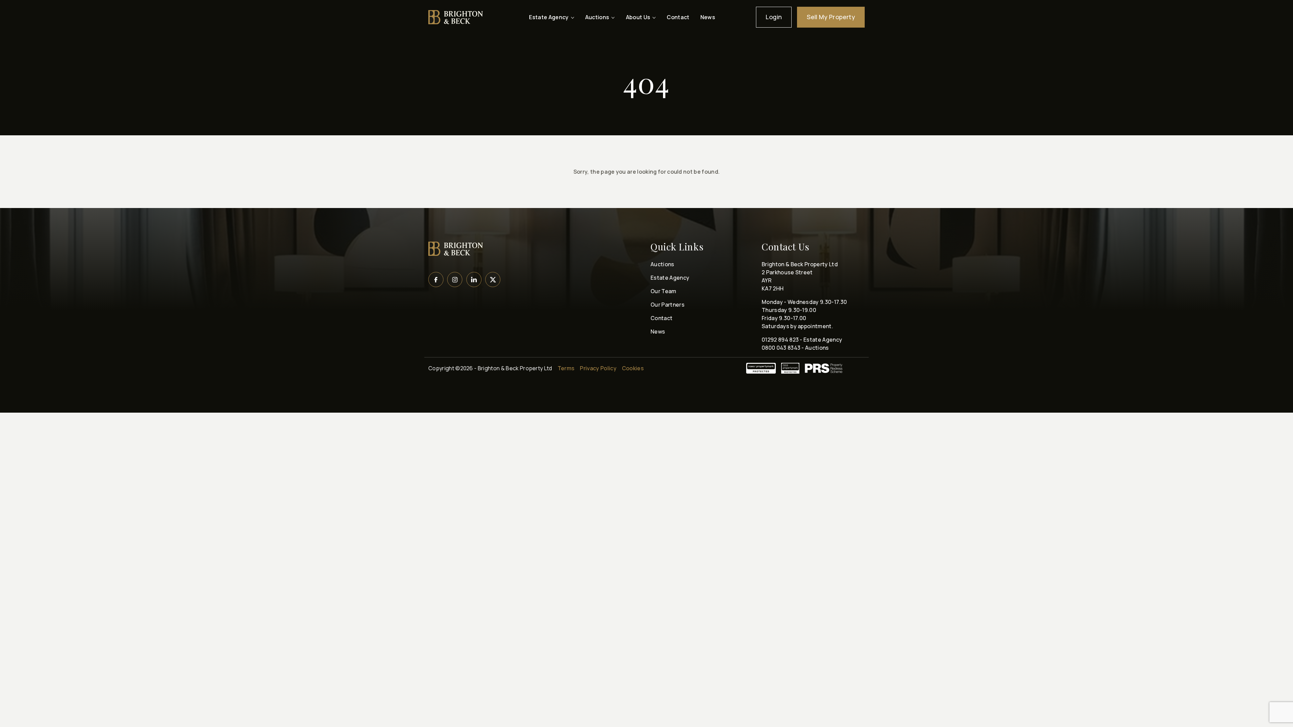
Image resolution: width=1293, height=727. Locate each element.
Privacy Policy (598, 368)
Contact (678, 17)
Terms (566, 368)
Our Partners (668, 304)
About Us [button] (638, 17)
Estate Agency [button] (548, 17)
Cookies (633, 368)
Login (774, 17)
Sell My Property (831, 17)
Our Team (663, 291)
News (707, 17)
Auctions (662, 264)
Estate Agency (670, 277)
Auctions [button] (597, 17)
